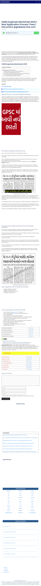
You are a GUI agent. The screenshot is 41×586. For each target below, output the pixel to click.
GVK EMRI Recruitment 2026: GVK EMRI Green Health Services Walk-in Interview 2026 (19, 451)
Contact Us (6, 569)
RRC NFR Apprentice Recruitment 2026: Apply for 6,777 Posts (15, 434)
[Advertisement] (20, 12)
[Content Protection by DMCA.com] (4, 339)
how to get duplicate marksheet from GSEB (12, 75)
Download (29, 361)
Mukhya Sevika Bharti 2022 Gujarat (10, 531)
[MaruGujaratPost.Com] (5, 2)
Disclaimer (6, 570)
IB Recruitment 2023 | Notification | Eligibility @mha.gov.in (15, 91)
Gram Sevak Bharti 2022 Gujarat (9, 537)
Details (30, 365)
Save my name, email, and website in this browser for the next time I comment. (18, 395)
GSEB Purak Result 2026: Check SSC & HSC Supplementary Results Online (17, 440)
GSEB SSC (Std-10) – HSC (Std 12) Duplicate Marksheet (13, 71)
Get (28, 365)
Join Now (36, 32)
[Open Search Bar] (36, 2)
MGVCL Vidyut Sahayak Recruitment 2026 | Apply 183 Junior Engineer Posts (17, 448)
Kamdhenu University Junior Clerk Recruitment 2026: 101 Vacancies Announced (18, 443)
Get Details (29, 357)
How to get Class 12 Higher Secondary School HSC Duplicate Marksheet (16, 73)
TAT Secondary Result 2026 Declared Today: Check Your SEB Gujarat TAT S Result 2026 (20, 437)
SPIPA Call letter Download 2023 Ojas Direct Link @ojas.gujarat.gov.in (16, 343)
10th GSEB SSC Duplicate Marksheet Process (12, 72)
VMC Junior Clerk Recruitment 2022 (10, 548)
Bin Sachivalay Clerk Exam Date (9, 542)
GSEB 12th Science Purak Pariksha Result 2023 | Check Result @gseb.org (17, 342)
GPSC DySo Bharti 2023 (6, 86)
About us (5, 567)
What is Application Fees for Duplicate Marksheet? (13, 74)
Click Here (31, 328)
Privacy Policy (6, 572)
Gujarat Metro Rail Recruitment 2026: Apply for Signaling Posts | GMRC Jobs (18, 446)
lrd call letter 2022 (7, 526)
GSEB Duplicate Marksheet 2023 (9, 70)
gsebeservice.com (15, 312)
